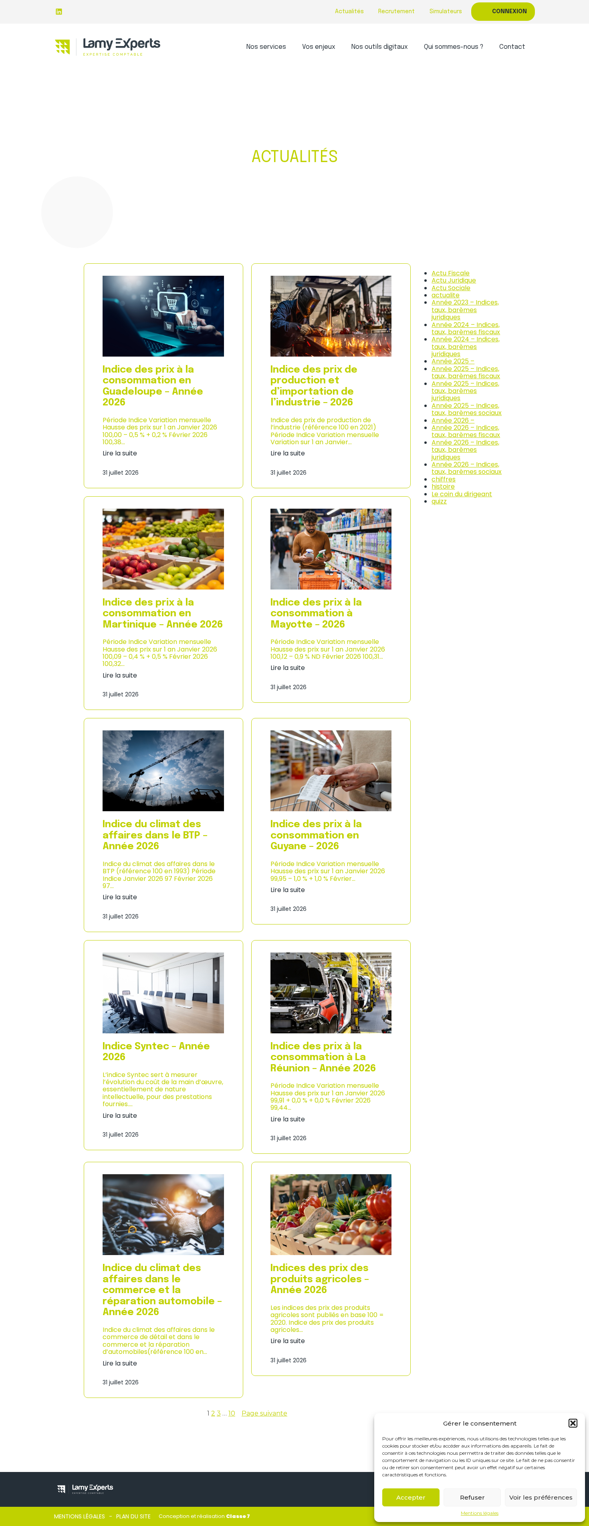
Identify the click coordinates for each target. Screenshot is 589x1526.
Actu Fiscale (451, 273)
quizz (439, 501)
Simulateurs (446, 11)
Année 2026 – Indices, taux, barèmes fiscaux (466, 431)
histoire (443, 486)
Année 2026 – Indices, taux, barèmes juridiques (465, 450)
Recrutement (396, 11)
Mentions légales (479, 1513)
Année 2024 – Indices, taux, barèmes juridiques (466, 347)
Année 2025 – (453, 361)
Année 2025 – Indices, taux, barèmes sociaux (467, 409)
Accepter (411, 1497)
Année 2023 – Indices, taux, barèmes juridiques (465, 310)
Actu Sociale (451, 288)
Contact (512, 47)
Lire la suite (120, 453)
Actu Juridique (454, 280)
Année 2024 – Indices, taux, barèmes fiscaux (466, 328)
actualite (446, 295)
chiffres (444, 479)
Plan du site (133, 1516)
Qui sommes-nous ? (453, 47)
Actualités (349, 11)
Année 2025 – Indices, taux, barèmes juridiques (465, 391)
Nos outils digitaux (379, 47)
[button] (573, 1423)
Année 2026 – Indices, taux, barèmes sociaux (467, 468)
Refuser (472, 1497)
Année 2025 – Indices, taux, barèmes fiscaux (466, 372)
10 (231, 1413)
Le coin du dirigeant (462, 494)
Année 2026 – (453, 420)
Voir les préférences (541, 1497)
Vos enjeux (318, 47)
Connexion (509, 11)
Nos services (266, 47)
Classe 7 (238, 1516)
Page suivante (264, 1413)
